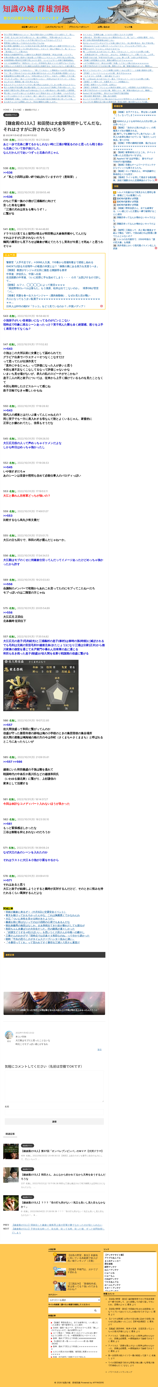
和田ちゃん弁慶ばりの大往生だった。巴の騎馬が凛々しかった (40, 928)
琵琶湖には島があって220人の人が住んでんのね (24, 43)
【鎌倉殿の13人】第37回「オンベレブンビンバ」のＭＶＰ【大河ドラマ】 (62, 1151)
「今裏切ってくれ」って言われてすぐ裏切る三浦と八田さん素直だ (43, 942)
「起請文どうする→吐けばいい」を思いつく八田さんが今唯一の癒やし (45, 932)
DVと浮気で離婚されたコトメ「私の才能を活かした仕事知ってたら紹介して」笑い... (39, 34)
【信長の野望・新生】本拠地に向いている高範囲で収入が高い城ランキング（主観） (83, 1258)
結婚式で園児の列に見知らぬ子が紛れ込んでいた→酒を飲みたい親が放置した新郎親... (39, 90)
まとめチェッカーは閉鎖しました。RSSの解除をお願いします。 (31, 102)
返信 (100, 1049)
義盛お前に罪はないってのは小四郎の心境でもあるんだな (38, 922)
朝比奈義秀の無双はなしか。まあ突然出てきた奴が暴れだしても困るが (45, 925)
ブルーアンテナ (112, 1291)
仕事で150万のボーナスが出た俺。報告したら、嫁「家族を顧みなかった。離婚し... (117, 66)
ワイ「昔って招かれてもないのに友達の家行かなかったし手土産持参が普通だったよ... (40, 73)
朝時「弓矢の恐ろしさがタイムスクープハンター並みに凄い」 (40, 939)
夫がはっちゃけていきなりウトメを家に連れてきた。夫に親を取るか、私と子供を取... (119, 43)
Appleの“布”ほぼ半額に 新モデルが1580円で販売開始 (106, 93)
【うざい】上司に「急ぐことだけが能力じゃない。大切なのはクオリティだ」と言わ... (40, 79)
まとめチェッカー (113, 1261)
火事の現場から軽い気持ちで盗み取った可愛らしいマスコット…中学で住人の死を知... (39, 57)
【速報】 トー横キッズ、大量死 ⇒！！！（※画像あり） (106, 82)
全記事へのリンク (30, 27)
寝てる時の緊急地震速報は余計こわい (98, 40)
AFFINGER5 (98, 1382)
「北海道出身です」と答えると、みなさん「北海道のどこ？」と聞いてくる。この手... (119, 54)
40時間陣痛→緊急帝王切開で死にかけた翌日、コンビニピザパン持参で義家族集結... (39, 60)
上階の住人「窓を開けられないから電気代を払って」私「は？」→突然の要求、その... (118, 37)
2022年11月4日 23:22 (25, 1033)
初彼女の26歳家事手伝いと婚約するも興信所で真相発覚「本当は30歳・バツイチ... (38, 54)
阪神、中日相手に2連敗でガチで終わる (69, 1357)
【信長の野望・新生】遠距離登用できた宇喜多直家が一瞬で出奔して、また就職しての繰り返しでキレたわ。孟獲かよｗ (131, 1302)
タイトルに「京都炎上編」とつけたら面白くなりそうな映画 (108, 34)
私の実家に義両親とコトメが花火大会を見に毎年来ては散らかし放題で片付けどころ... (40, 46)
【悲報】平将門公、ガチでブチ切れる (83, 1271)
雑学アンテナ (111, 1267)
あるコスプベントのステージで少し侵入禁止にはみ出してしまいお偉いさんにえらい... (40, 84)
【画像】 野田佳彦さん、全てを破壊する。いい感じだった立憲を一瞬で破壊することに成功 (74, 1323)
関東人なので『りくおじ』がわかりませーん (101, 49)
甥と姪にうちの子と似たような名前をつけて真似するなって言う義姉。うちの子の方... (40, 93)
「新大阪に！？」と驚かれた (16, 51)
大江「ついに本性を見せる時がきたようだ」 (30, 918)
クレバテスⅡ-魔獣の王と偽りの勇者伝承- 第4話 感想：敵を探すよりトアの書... (115, 102)
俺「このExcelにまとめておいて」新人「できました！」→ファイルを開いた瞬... (116, 51)
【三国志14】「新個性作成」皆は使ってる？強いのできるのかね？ (83, 1286)
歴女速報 (109, 1264)
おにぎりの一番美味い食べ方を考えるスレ (21, 82)
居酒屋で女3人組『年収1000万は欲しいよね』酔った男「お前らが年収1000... (115, 57)
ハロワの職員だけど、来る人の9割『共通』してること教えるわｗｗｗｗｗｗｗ (116, 63)
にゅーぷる (110, 1273)
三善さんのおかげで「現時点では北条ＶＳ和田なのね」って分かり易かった (48, 935)
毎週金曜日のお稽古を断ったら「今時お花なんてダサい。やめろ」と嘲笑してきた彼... (40, 76)
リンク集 (128, 27)
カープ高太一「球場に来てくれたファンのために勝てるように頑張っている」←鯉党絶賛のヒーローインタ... (74, 1334)
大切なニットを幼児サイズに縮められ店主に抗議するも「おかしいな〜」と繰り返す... (40, 66)
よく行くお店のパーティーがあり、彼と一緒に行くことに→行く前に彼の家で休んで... (39, 96)
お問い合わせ (104, 27)
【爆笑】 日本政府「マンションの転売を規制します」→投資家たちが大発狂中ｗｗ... (118, 87)
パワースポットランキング (120, 1372)
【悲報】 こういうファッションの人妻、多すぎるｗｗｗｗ (107, 73)
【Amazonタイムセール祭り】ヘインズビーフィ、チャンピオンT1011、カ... (115, 46)
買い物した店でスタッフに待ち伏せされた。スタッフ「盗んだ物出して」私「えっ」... (40, 49)
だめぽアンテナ (112, 1279)
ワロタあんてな (112, 1282)
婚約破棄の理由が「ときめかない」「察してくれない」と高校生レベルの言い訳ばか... (40, 70)
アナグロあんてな (113, 1257)
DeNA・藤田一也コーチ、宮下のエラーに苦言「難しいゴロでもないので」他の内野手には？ (75, 1329)
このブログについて (54, 27)
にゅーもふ (110, 1276)
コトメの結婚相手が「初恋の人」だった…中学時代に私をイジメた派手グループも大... (39, 63)
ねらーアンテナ (112, 1270)
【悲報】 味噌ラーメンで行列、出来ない (100, 84)
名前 (7, 1106)
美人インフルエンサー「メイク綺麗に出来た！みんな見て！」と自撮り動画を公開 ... (118, 70)
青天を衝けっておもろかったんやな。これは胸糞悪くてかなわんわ (43, 915)
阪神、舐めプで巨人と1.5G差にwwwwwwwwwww (74, 1338)
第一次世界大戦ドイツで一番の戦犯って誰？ (128, 1355)
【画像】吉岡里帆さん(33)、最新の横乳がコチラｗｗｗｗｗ (108, 60)
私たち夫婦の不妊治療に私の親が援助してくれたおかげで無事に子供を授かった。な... (40, 87)
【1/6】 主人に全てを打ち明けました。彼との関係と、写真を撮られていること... (37, 37)
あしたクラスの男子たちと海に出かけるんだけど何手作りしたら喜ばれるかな (115, 99)
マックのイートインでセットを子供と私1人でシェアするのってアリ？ (33, 40)
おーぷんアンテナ (113, 1285)
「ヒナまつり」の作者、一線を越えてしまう (101, 76)
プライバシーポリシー (79, 27)
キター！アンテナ (113, 1288)
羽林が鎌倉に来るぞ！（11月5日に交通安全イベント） (36, 911)
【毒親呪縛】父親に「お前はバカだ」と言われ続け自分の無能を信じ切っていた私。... (40, 99)
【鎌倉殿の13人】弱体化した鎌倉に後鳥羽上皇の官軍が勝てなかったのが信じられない (57, 1224)
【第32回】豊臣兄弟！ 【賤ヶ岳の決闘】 (100, 96)
